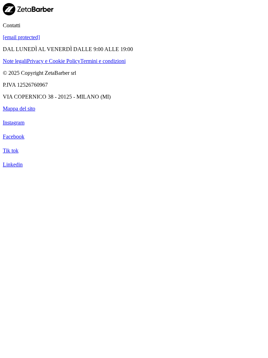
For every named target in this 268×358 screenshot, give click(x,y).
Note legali (15, 61)
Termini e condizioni (103, 61)
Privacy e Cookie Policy (53, 61)
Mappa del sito (19, 109)
